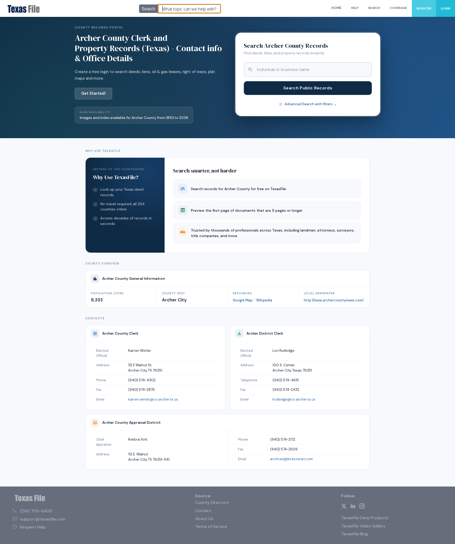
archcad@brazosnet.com (291, 459)
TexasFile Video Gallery (363, 526)
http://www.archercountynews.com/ (334, 300)
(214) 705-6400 (36, 511)
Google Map (243, 300)
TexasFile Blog (354, 534)
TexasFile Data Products (364, 518)
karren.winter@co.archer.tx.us (153, 399)
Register (424, 8)
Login (445, 8)
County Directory (212, 502)
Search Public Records (307, 88)
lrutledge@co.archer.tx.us (294, 399)
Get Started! (93, 93)
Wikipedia (264, 300)
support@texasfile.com (42, 519)
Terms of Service (211, 526)
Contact (203, 510)
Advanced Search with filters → (311, 104)
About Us (204, 518)
